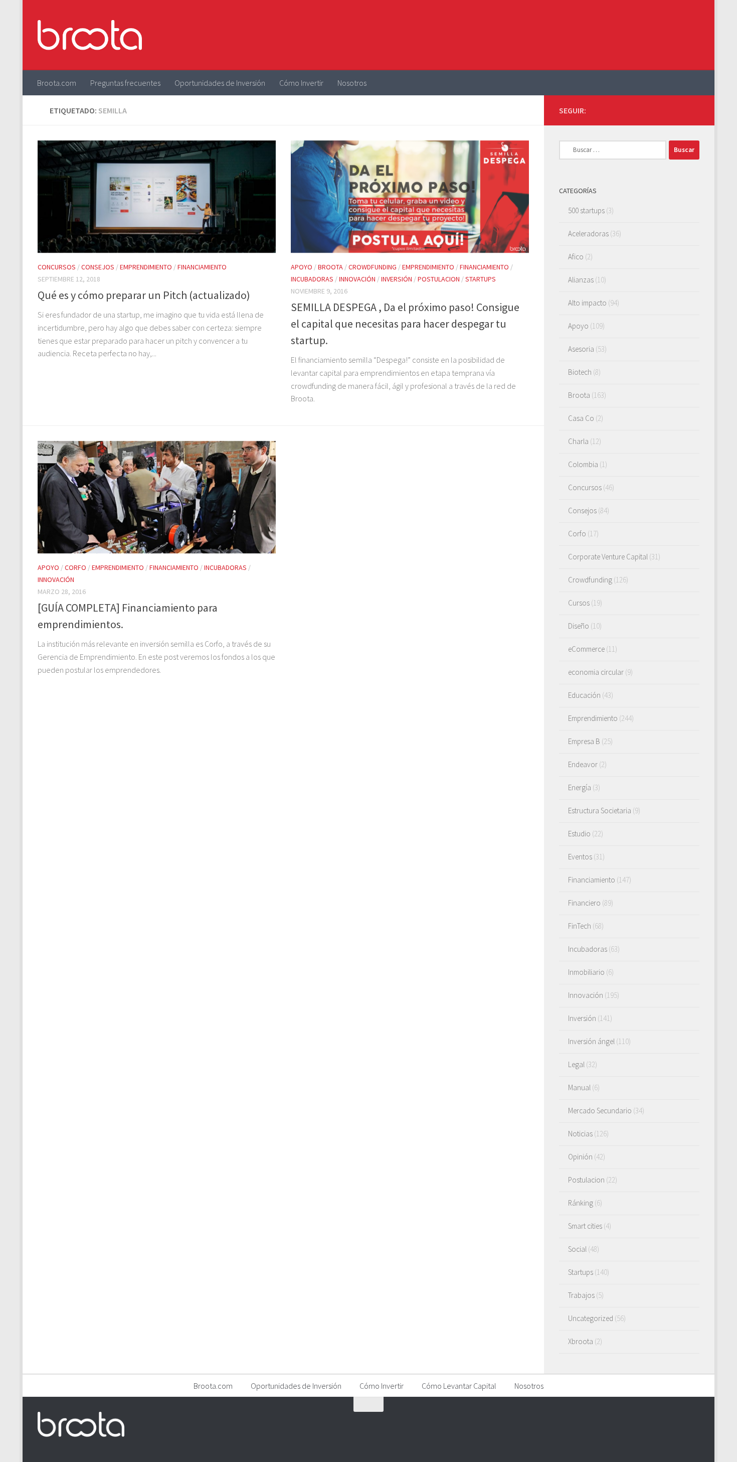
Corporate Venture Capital (608, 556)
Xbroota (580, 1341)
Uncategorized (590, 1318)
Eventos (580, 856)
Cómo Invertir (301, 83)
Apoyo (301, 266)
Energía (579, 787)
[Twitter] (661, 110)
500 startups (586, 210)
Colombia (583, 464)
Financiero (584, 903)
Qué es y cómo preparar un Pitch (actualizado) (144, 295)
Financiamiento (202, 266)
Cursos (579, 603)
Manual (579, 1087)
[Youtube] (677, 110)
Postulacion (439, 278)
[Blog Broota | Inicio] (90, 35)
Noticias (580, 1133)
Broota (330, 266)
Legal (576, 1064)
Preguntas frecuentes (125, 83)
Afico (576, 256)
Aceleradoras (588, 233)
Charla (578, 441)
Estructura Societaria (599, 810)
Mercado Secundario (600, 1110)
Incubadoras (312, 278)
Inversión (396, 278)
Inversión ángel (591, 1041)
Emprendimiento (146, 266)
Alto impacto (587, 303)
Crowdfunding (372, 266)
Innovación (357, 278)
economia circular (596, 672)
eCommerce (586, 649)
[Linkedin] (693, 110)
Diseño (578, 626)
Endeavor (583, 764)
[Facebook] (645, 110)
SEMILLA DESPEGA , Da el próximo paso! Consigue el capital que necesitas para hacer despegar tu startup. (405, 323)
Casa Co (581, 418)
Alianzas (581, 279)
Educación (584, 695)
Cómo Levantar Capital (459, 1386)
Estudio (579, 833)
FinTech (579, 926)
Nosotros (351, 83)
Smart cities (585, 1226)
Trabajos (581, 1295)
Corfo (75, 567)
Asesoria (581, 349)
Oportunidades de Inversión (219, 83)
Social (577, 1249)
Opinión (580, 1156)
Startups (480, 278)
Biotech (580, 372)
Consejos (97, 266)
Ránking (580, 1203)
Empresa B (584, 741)
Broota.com (56, 83)
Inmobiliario (586, 972)
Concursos (57, 266)
